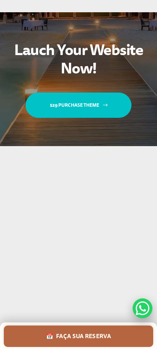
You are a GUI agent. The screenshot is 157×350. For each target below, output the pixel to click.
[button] (78, 105)
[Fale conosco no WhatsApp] (142, 308)
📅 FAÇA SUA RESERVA (78, 336)
